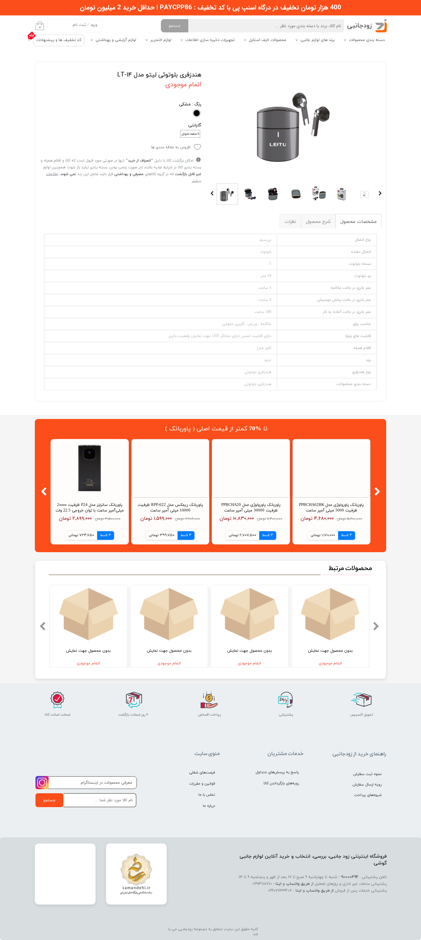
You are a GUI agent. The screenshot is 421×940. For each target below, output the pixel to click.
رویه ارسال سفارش (367, 784)
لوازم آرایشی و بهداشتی (116, 40)
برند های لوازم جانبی (317, 40)
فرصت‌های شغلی (202, 772)
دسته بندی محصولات (367, 40)
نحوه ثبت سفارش (367, 774)
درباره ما (209, 805)
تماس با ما (206, 794)
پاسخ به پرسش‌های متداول (277, 772)
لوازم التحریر (160, 40)
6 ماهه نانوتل (190, 134)
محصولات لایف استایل (267, 40)
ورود (93, 25)
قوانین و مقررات (202, 783)
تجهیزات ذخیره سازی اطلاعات (210, 40)
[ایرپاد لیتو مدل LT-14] (296, 123)
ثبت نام (79, 25)
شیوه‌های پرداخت (368, 795)
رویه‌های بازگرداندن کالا (281, 783)
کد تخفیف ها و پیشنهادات (58, 40)
